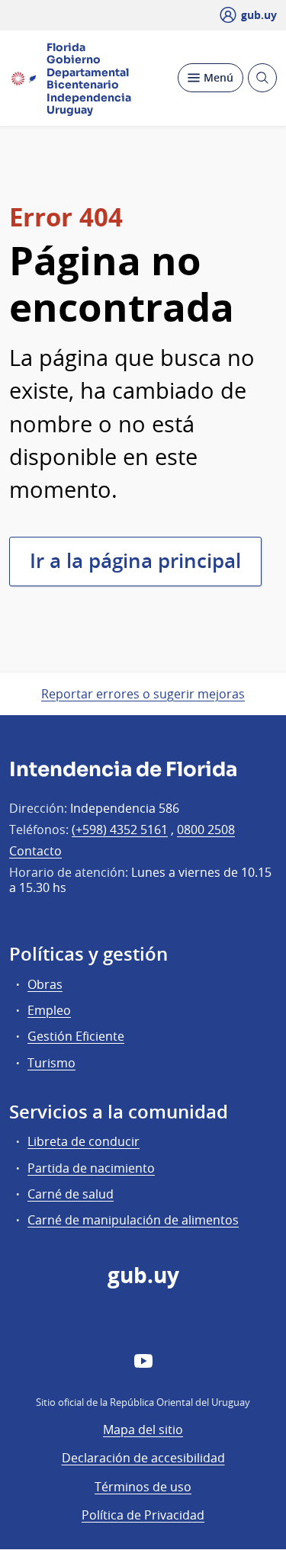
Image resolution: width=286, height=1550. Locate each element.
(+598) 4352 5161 (120, 829)
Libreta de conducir (83, 1141)
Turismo (51, 1062)
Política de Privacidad (143, 1515)
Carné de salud (70, 1194)
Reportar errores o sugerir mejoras (143, 693)
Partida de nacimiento (91, 1168)
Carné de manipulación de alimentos (133, 1219)
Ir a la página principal (135, 560)
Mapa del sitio (143, 1429)
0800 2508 (206, 829)
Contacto (35, 850)
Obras (45, 984)
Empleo (49, 1010)
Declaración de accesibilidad (143, 1457)
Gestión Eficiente (75, 1036)
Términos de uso (143, 1486)
